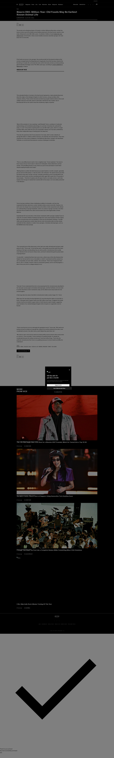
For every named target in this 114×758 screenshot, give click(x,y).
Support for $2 (58, 385)
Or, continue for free (58, 391)
